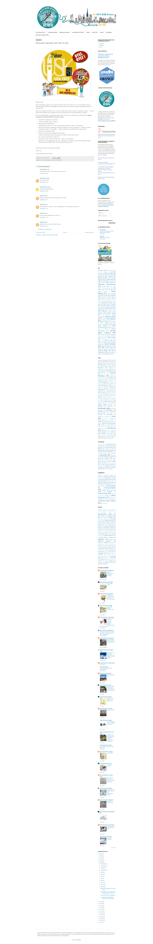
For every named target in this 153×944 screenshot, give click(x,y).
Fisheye (100, 448)
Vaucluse (102, 436)
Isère (107, 395)
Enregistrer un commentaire (44, 229)
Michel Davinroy (102, 325)
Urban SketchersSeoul (105, 673)
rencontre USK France (107, 501)
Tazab (99, 347)
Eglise (106, 520)
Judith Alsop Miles (108, 308)
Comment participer (52, 32)
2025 (101, 856)
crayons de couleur (105, 461)
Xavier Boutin (111, 352)
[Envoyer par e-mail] (53, 158)
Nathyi (106, 328)
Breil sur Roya (104, 374)
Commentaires (103, 215)
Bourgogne (112, 372)
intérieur (102, 548)
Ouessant (106, 416)
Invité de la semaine (103, 482)
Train (112, 534)
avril (102, 880)
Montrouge (100, 410)
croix (106, 544)
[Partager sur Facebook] (58, 158)
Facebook (101, 43)
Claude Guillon (105, 286)
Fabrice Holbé (110, 298)
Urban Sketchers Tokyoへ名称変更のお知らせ (111, 723)
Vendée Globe (113, 497)
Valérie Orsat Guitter (109, 349)
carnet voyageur (107, 459)
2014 (101, 916)
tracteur (111, 560)
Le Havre (112, 398)
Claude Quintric (107, 288)
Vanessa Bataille (103, 350)
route (113, 559)
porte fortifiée (101, 559)
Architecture (109, 444)
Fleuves (99, 523)
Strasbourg (111, 428)
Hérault (112, 392)
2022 (101, 862)
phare (102, 557)
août (102, 872)
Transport (106, 535)
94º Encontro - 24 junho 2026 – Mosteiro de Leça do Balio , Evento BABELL (111, 655)
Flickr (100, 47)
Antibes (106, 361)
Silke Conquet (112, 337)
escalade (112, 544)
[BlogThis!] (55, 158)
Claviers (112, 383)
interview (112, 499)
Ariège (99, 363)
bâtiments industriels (104, 541)
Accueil (65, 232)
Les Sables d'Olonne (103, 400)
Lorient (105, 401)
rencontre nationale (47, 160)
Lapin (103, 319)
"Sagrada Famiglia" (102, 510)
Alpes (112, 360)
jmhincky (100, 353)
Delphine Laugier (102, 291)
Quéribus (112, 421)
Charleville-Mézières (103, 382)
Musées (112, 483)
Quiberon (112, 420)
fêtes (110, 547)
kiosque (107, 550)
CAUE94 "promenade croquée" (105, 475)
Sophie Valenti (102, 342)
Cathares (100, 519)
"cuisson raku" (101, 444)
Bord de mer (102, 370)
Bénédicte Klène (102, 278)
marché (112, 550)
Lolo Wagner (111, 319)
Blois (115, 369)
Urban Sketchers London (106, 708)
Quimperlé (106, 421)
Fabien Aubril (111, 296)
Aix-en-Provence (102, 360)
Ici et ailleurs (111, 480)
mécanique (100, 554)
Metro (113, 526)
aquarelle (103, 455)
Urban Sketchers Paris (105, 685)
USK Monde (109, 32)
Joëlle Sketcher (44, 187)
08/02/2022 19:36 (44, 191)
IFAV (107, 480)
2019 (101, 905)
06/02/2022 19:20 (44, 182)
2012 (101, 920)
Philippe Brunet (101, 335)
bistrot (111, 539)
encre (102, 463)
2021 (101, 901)
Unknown (42, 195)
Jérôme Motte (110, 317)
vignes (114, 562)
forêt (115, 545)
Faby (99, 299)
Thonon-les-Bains (102, 432)
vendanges (103, 503)
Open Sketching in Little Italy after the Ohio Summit (110, 641)
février (102, 884)
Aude (113, 363)
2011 (101, 922)
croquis (114, 461)
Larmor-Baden (109, 397)
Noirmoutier (100, 414)
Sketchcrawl (102, 493)
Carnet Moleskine (109, 447)
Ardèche (112, 361)
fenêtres (99, 545)
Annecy (100, 361)
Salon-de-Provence (110, 426)
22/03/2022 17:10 (44, 199)
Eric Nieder (103, 296)
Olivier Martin (101, 334)
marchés (100, 551)
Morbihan (100, 411)
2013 (101, 918)
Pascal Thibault (110, 334)
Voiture (101, 537)
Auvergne (100, 364)
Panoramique (101, 450)
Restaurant (113, 529)
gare (114, 547)
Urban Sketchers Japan (106, 720)
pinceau (107, 467)
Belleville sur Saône (102, 369)
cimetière (112, 542)
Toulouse (103, 433)
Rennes (104, 423)
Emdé (109, 293)
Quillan (99, 421)
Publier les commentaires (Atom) (50, 235)
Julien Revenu (102, 311)
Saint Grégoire (110, 424)
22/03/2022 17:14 (44, 226)
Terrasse (101, 534)
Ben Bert (108, 274)
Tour (108, 534)
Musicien (112, 482)
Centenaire (106, 519)
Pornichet (100, 420)
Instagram (101, 45)
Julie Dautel (111, 310)
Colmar (105, 386)
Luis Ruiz (114, 321)
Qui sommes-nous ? (41, 32)
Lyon (100, 405)
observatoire (100, 465)
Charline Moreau (109, 282)
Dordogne (100, 389)
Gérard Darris (105, 302)
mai (102, 878)
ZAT (107, 537)
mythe (113, 553)
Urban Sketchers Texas (106, 836)
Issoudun (101, 395)
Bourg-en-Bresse (101, 372)
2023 (101, 860)
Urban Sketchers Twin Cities (107, 617)
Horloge (112, 523)
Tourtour (99, 435)
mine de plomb (101, 464)
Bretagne (101, 376)
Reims (99, 423)
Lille (41, 160)
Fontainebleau (111, 389)
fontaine (110, 545)
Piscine (107, 529)
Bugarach (100, 377)
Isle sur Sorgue (112, 394)
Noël (99, 486)
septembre (103, 870)
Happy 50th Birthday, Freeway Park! (110, 608)
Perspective (101, 451)
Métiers (112, 528)
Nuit (112, 448)
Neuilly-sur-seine (101, 413)
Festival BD (113, 478)
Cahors (111, 377)
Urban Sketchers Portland (106, 593)
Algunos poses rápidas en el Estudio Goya (110, 699)
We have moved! (110, 709)
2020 (101, 903)
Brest (112, 374)
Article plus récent (40, 232)
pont (107, 557)
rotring (109, 468)
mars (102, 882)
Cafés (110, 517)
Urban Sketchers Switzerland (107, 663)
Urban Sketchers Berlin (106, 745)
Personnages (110, 450)
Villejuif (107, 436)
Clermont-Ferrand (103, 385)
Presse (88, 32)
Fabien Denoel (101, 298)
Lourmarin (100, 403)
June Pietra (105, 314)
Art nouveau (107, 445)
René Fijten (108, 335)
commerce (100, 544)
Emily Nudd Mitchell (110, 295)
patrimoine (107, 556)
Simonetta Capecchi (105, 339)
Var (115, 435)
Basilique (103, 515)
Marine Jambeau (104, 322)
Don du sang (100, 478)
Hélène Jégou (106, 304)
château (106, 542)
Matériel (107, 448)
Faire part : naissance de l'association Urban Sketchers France (105, 55)
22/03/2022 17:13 (44, 217)
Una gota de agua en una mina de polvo (111, 827)
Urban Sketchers (104, 667)
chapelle (99, 542)
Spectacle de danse (111, 532)
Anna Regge (103, 271)
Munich (106, 411)
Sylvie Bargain (110, 344)
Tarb (108, 430)
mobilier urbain (111, 551)
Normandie (109, 414)
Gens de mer (106, 523)
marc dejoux (107, 354)
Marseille (110, 405)
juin (102, 876)
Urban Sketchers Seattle (106, 605)
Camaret (100, 379)
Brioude (111, 376)
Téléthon (106, 495)
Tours (111, 433)
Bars (114, 514)
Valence (105, 435)
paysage (107, 466)
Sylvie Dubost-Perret (107, 346)
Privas (106, 420)
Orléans (99, 416)
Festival (107, 478)
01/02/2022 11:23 (44, 173)
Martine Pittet (109, 324)
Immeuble (100, 525)
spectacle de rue (102, 560)
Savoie (99, 428)
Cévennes (106, 388)
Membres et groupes (65, 32)
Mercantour (100, 406)
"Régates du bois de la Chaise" (106, 509)
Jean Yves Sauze (107, 305)
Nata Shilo (108, 327)
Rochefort (113, 423)
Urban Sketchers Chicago (106, 751)
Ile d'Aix (99, 394)
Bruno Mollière (109, 276)
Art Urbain (100, 445)
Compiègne (111, 386)
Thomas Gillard (109, 347)
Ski (104, 532)
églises (101, 563)
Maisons (107, 526)
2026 (101, 854)
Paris (114, 416)
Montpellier (102, 408)
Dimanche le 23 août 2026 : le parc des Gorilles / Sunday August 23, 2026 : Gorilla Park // (107, 633)
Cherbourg (105, 383)
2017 (101, 909)
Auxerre (108, 364)
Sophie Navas (108, 340)
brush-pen (113, 455)
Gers (104, 391)
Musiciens (100, 484)
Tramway (100, 535)
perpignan (110, 438)
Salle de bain (113, 530)
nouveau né (110, 554)
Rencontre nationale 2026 (42, 35)
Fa (106, 389)
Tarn (113, 430)
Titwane (99, 349)
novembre (103, 866)
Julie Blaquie (101, 310)
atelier (111, 537)
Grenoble (109, 391)
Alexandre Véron (102, 270)
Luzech (112, 403)
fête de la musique (103, 547)
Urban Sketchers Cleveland (107, 638)
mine (113, 462)
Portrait (108, 451)
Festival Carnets (103, 479)
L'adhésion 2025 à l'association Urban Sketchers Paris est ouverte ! (110, 689)
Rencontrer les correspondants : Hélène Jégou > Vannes (108, 892)
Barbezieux (111, 366)
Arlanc (104, 363)
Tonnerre (113, 432)
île (105, 563)
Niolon (111, 413)
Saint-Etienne (101, 426)
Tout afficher (113, 847)
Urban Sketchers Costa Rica (107, 825)
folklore (106, 499)
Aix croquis (103, 229)
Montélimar (109, 410)
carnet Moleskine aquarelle (107, 456)
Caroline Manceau (110, 279)
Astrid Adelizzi (101, 274)
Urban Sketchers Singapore (107, 570)
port (111, 557)
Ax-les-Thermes (103, 366)
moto (108, 553)
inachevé (108, 462)
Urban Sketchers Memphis (106, 800)
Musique (107, 484)
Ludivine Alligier (105, 321)
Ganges (99, 391)
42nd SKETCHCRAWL (105, 237)
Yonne (99, 438)
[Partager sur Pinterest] (60, 158)
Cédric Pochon (109, 289)
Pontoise (112, 418)
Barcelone (101, 367)
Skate (101, 532)
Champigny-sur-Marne (102, 380)
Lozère (106, 403)
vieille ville (107, 562)
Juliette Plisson (111, 313)
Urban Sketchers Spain (105, 696)
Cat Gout (103, 281)
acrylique (114, 453)
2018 (101, 907)
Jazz (106, 524)
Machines (111, 525)
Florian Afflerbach (106, 299)
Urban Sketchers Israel (105, 763)
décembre (103, 864)
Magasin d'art (101, 526)
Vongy (112, 436)
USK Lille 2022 (59, 160)
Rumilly (102, 424)
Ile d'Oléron (105, 394)
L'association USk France (78, 32)
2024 (101, 858)
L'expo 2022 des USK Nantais (108, 895)
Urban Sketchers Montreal (106, 630)
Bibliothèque (110, 516)
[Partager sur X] (56, 158)
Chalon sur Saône (109, 379)
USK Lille (53, 160)
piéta (106, 468)
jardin (109, 548)
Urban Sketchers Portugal (106, 582)
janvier (102, 886)
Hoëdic (108, 392)
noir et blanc (110, 464)
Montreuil (112, 408)
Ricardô (114, 335)
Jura (111, 395)
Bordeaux (110, 370)
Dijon (112, 388)
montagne (101, 553)
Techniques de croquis (105, 453)
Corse (99, 388)
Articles (102, 213)
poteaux (108, 559)
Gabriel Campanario (108, 301)
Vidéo (101, 499)
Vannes (110, 435)
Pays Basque (105, 418)
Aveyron (114, 364)
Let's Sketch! (110, 753)
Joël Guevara (106, 307)
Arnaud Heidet (109, 273)
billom (105, 438)
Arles (108, 363)
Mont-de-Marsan (110, 406)
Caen (105, 377)
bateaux (101, 539)
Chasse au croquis (102, 476)
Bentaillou (110, 369)
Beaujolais (111, 367)
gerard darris (43, 178)
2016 (101, 912)
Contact (101, 32)
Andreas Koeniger (112, 270)
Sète (103, 430)
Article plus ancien (89, 232)
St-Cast (104, 428)
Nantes (112, 411)
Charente (112, 380)
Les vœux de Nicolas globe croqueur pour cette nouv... (108, 898)
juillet (102, 874)
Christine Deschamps (107, 284)
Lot (112, 401)
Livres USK (94, 32)
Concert (112, 476)
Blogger (79, 939)
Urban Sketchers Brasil (106, 788)
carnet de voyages (103, 458)
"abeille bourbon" (112, 510)
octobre (103, 868)
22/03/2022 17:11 (44, 208)
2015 (101, 914)
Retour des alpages (104, 530)
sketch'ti (102, 236)
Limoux (99, 401)
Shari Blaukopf (103, 337)
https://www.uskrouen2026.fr (106, 120)
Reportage (109, 491)
